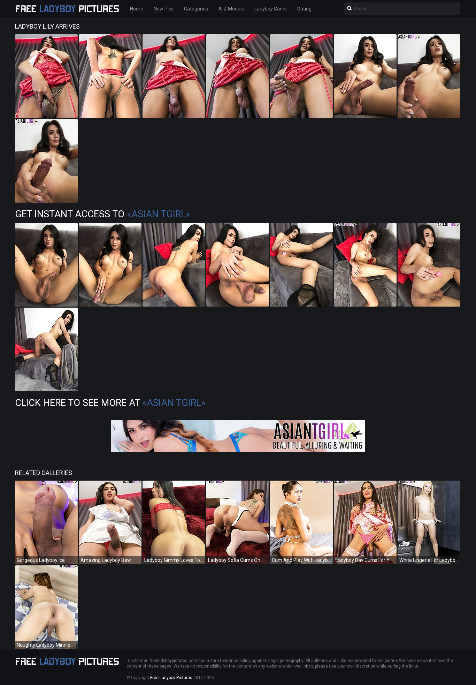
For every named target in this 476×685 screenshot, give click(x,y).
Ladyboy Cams (270, 9)
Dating (304, 9)
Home (136, 9)
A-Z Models (231, 9)
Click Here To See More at (110, 402)
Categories (196, 9)
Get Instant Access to (102, 214)
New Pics (164, 9)
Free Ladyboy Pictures (171, 677)
